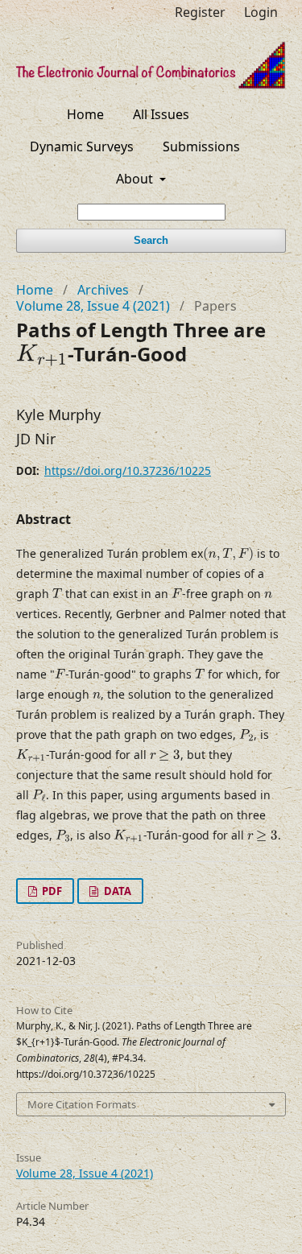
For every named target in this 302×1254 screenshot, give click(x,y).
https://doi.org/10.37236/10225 (127, 470)
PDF (50, 891)
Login (261, 12)
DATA (116, 891)
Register (200, 12)
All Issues (161, 114)
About (136, 179)
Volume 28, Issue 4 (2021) (93, 306)
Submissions (201, 146)
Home (85, 114)
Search (151, 240)
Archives (103, 290)
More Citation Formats (81, 1104)
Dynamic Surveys (82, 146)
